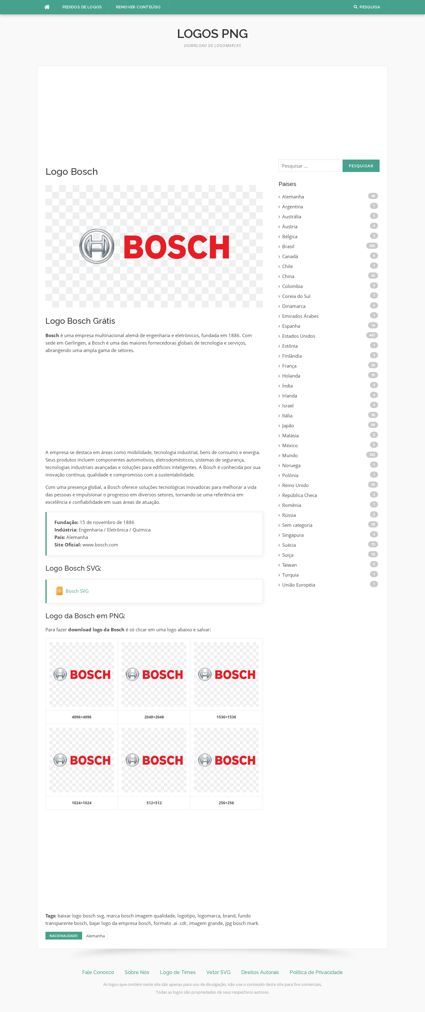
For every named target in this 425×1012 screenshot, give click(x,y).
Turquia (290, 575)
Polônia (290, 475)
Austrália (291, 216)
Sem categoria (297, 525)
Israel (288, 405)
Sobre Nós (137, 972)
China (288, 276)
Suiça (287, 555)
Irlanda (289, 395)
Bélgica (289, 236)
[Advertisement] (154, 120)
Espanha (291, 326)
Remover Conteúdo (138, 7)
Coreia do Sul (296, 296)
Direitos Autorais (260, 972)
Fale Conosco (98, 972)
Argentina (292, 206)
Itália (287, 415)
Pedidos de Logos (82, 7)
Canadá (290, 256)
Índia (287, 386)
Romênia (291, 505)
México (290, 445)
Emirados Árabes (300, 316)
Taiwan (289, 565)
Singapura (293, 535)
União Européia (298, 585)
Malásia (290, 435)
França (289, 366)
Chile (287, 266)
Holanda (291, 376)
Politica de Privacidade (316, 972)
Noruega (291, 465)
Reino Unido (295, 485)
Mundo (290, 455)
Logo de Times (178, 972)
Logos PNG (212, 33)
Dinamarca (294, 306)
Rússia (289, 515)
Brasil (288, 246)
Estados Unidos (298, 336)
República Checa (299, 495)
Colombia (292, 286)
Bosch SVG (77, 591)
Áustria (289, 226)
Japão (288, 425)
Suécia (289, 545)
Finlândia (292, 356)
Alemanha (95, 936)
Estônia (290, 346)
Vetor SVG (218, 972)
